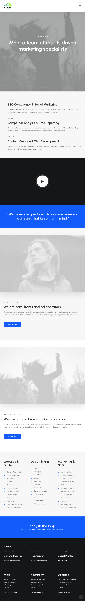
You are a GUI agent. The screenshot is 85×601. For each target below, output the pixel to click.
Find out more (12, 324)
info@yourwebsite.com (12, 561)
